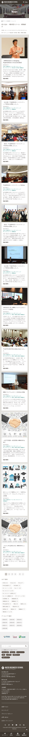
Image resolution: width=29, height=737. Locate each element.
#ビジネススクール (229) (8, 590)
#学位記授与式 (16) (7, 603)
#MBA (3, 30)
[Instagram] (20, 725)
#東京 (19, 32)
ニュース (14, 21)
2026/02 (12, 622)
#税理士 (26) (23, 603)
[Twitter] (5, 725)
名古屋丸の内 (5, 672)
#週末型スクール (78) (7, 611)
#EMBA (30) (5, 582)
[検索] (26, 646)
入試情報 (18, 735)
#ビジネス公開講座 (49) (8, 596)
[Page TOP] (26, 729)
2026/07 (5, 619)
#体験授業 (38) (15, 598)
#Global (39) (13, 582)
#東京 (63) (15, 603)
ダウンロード (5, 735)
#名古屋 (11, 32)
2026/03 (5, 622)
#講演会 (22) (13, 609)
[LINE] (13, 725)
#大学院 (15, 32)
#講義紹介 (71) (22, 609)
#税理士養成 (23, 32)
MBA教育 (8, 21)
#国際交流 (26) (6, 601)
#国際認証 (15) (15, 601)
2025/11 (5, 625)
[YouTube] (16, 725)
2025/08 (5, 628)
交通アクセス (5, 706)
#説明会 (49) (5, 609)
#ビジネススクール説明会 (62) (9, 593)
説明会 (11, 735)
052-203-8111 (6, 675)
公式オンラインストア (7, 720)
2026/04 (19, 619)
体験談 (24, 735)
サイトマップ (5, 710)
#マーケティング (5, 32)
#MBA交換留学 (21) (7, 585)
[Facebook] (9, 725)
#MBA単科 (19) (17, 585)
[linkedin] (24, 725)
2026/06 (12, 619)
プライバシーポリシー (7, 713)
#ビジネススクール (22, 30)
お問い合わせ (5, 717)
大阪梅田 (4, 687)
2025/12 (19, 622)
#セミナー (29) (17, 588)
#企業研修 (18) (6, 598)
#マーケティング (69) (20, 596)
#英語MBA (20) (16, 606)
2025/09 (19, 625)
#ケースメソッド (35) (7, 588)
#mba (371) (20, 582)
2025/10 (12, 625)
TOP (3, 21)
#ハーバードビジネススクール (11, 30)
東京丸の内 (4, 679)
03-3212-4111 (6, 683)
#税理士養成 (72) (6, 606)
